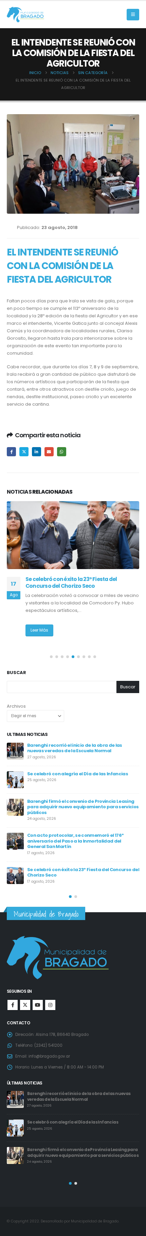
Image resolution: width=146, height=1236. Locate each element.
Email (49, 451)
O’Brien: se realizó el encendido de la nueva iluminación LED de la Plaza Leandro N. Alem (81, 582)
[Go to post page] (73, 535)
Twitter (24, 451)
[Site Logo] (25, 15)
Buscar (16, 673)
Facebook (11, 451)
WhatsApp (61, 451)
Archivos (16, 706)
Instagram (50, 1005)
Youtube (38, 1005)
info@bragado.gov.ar (49, 1056)
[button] (133, 14)
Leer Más (39, 630)
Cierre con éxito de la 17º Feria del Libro (92, 859)
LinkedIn (36, 451)
